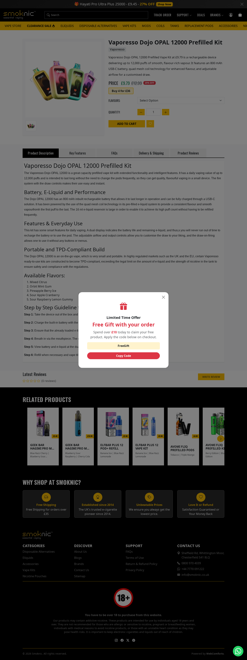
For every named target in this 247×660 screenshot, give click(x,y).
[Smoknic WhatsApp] (238, 651)
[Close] (163, 297)
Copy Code (123, 356)
